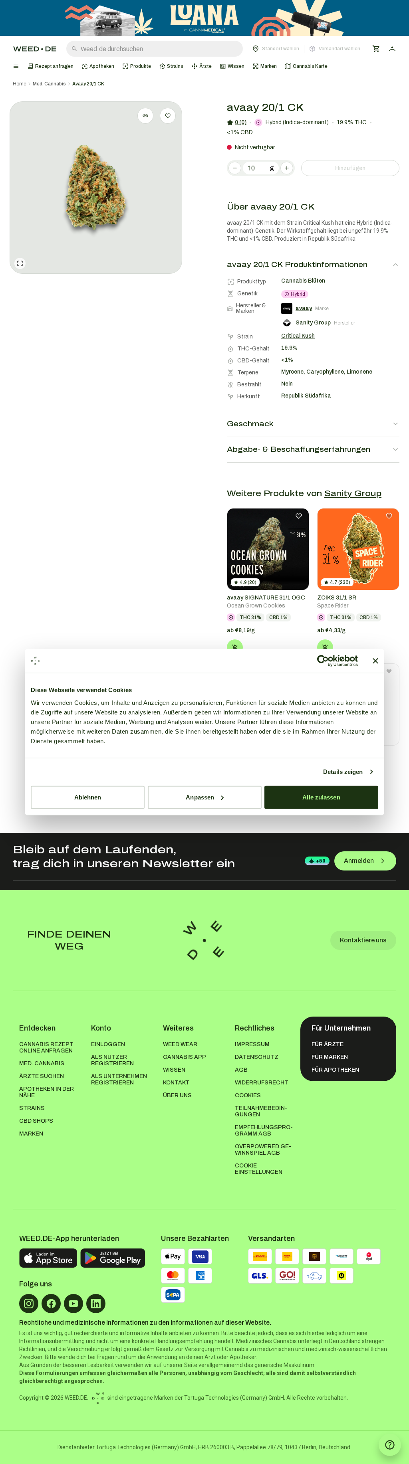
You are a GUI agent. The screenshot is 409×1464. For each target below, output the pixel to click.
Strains (32, 1108)
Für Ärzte (327, 1044)
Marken (31, 1134)
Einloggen (108, 1044)
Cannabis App (184, 1057)
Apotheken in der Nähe (46, 1092)
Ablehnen (87, 796)
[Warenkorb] (376, 48)
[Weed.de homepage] (35, 48)
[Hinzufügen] (235, 647)
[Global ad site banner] (204, 18)
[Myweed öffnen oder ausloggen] (392, 48)
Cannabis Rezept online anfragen (46, 1047)
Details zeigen (343, 771)
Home (19, 83)
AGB (241, 1070)
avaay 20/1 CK (88, 83)
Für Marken (330, 1057)
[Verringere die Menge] (234, 168)
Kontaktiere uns (363, 940)
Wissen (174, 1070)
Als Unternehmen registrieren (119, 1079)
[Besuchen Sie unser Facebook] (51, 1303)
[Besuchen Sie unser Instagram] (28, 1303)
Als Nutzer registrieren (112, 1060)
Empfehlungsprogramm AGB (264, 1130)
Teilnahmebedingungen (261, 1111)
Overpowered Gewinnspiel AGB (263, 1150)
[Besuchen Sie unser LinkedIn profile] (95, 1303)
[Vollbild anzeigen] (20, 263)
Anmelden (359, 860)
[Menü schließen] (16, 66)
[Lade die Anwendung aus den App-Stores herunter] (48, 1258)
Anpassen (200, 796)
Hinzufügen (350, 168)
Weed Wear (180, 1044)
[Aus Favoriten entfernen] (298, 516)
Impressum (252, 1044)
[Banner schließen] (375, 661)
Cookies (248, 1095)
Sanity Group (352, 493)
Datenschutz (256, 1057)
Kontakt (176, 1083)
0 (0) (240, 122)
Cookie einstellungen (258, 1169)
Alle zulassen (321, 796)
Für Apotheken (335, 1070)
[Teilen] (145, 116)
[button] (306, 49)
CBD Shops (36, 1121)
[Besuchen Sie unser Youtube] (73, 1303)
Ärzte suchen (41, 1076)
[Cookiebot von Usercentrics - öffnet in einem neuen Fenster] (323, 661)
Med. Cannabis (49, 83)
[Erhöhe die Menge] (286, 168)
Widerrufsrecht (261, 1083)
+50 (321, 861)
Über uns (177, 1095)
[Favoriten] (168, 116)
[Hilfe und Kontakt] (390, 1445)
